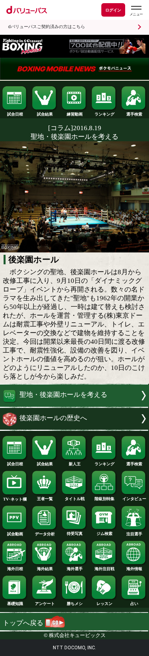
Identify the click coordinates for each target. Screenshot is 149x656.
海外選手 (75, 569)
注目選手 (134, 534)
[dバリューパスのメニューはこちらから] (136, 11)
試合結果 (45, 114)
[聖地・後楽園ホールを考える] (74, 404)
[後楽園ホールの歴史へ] (74, 427)
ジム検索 (104, 533)
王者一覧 (45, 499)
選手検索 (134, 114)
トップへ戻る (24, 623)
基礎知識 (15, 603)
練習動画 (75, 114)
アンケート (45, 603)
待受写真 (75, 533)
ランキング (104, 114)
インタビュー (134, 499)
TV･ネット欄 (15, 499)
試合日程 (15, 114)
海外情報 (134, 569)
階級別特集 (104, 499)
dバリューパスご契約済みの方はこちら (46, 26)
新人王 (75, 464)
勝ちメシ (75, 603)
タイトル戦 (75, 499)
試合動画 (15, 534)
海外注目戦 (104, 569)
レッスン (104, 603)
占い (134, 603)
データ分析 (45, 534)
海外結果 (45, 569)
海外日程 (15, 569)
